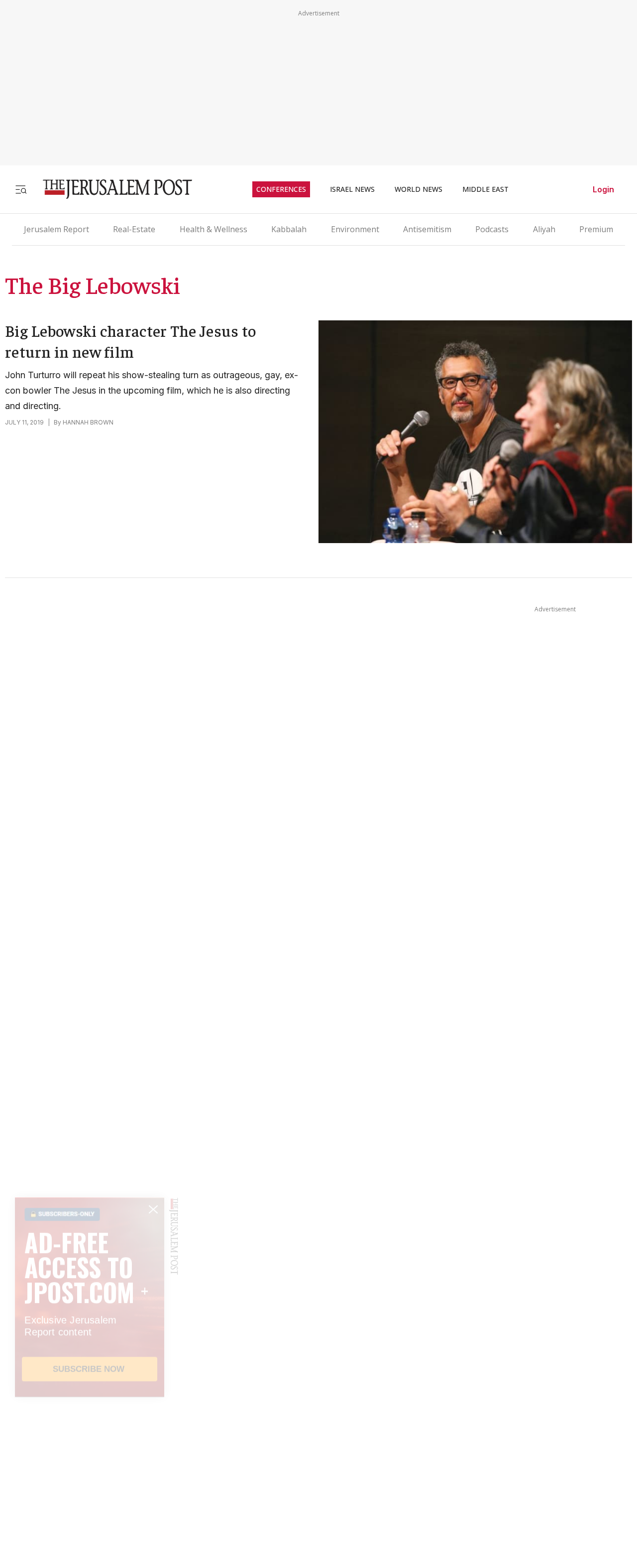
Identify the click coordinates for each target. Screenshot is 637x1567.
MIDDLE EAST (485, 189)
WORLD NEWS (418, 189)
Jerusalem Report (56, 229)
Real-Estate (134, 229)
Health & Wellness (213, 229)
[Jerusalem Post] (111, 189)
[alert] (89, 1452)
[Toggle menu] (21, 189)
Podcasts (492, 229)
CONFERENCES (281, 189)
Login (603, 189)
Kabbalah (289, 229)
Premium (596, 229)
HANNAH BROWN (88, 422)
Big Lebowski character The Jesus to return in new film (130, 340)
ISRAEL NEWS (352, 189)
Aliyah (544, 229)
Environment (355, 229)
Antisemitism (427, 229)
